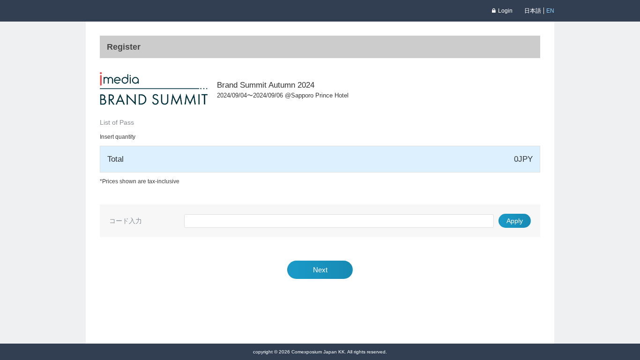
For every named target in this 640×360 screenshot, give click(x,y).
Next (320, 270)
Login (505, 11)
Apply (514, 221)
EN (550, 11)
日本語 (532, 11)
